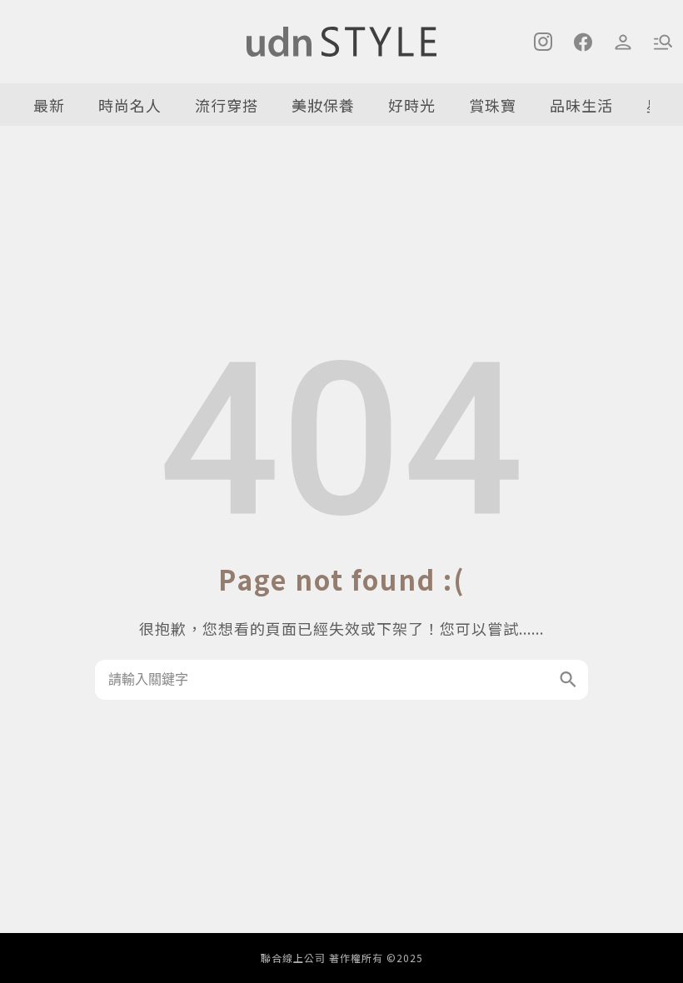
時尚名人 (130, 105)
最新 (49, 105)
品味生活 (581, 105)
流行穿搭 (226, 105)
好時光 (412, 105)
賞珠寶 (492, 105)
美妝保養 (323, 105)
